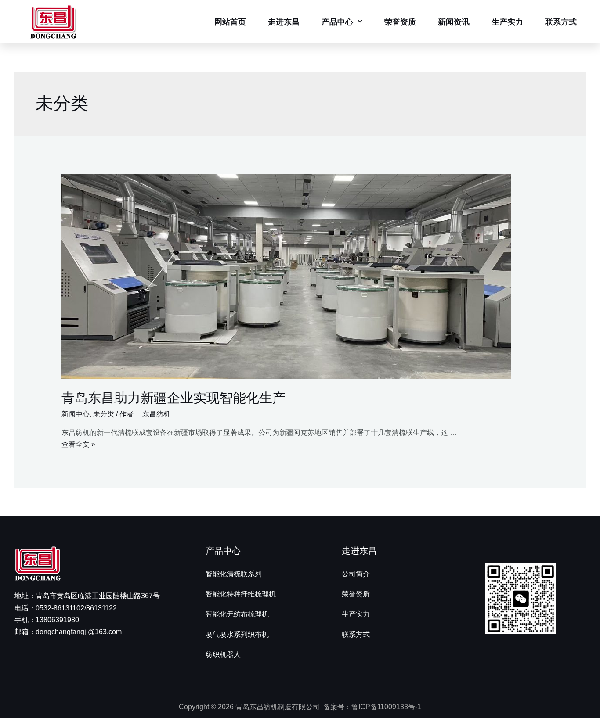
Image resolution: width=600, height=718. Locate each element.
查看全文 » (78, 444)
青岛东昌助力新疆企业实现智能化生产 (173, 398)
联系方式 (561, 22)
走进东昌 (284, 22)
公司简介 (356, 574)
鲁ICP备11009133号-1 (386, 707)
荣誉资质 (400, 22)
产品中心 (337, 22)
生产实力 (507, 22)
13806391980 (57, 620)
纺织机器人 (223, 654)
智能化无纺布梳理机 (237, 614)
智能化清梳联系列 (234, 574)
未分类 (103, 414)
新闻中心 (75, 414)
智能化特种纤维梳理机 (241, 594)
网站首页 (230, 22)
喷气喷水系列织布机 (237, 634)
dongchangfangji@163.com (79, 631)
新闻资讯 (454, 22)
